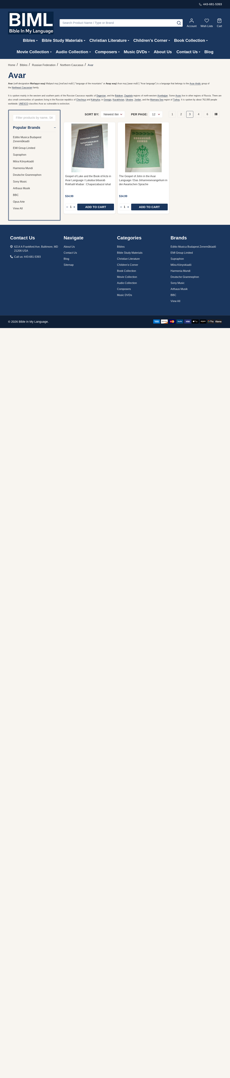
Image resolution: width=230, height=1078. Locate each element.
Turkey (176, 99)
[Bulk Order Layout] (216, 114)
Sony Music (20, 181)
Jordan (137, 99)
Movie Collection (33, 52)
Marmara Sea (156, 99)
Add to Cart (95, 207)
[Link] (31, 23)
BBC (16, 195)
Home (11, 65)
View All (18, 208)
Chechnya (81, 99)
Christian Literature (108, 40)
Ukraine (129, 99)
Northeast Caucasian (22, 87)
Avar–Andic (195, 83)
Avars (178, 95)
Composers (106, 52)
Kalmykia (95, 99)
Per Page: (139, 114)
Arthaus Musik (21, 188)
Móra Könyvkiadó (23, 161)
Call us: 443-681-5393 (27, 256)
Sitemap (69, 264)
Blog (208, 52)
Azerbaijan (162, 95)
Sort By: (92, 114)
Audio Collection (72, 52)
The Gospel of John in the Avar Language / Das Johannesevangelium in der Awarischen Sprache (143, 180)
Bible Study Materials (62, 40)
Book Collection (189, 40)
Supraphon (19, 154)
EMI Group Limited (24, 148)
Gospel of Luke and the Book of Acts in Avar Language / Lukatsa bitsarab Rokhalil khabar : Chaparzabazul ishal (88, 180)
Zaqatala (128, 95)
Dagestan (101, 95)
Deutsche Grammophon (27, 174)
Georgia (107, 99)
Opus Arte (19, 201)
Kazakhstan (118, 99)
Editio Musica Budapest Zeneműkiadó (27, 139)
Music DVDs (135, 52)
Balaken (119, 95)
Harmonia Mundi (23, 168)
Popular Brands (26, 127)
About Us (163, 52)
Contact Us (187, 52)
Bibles (29, 40)
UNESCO (23, 103)
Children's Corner (150, 40)
